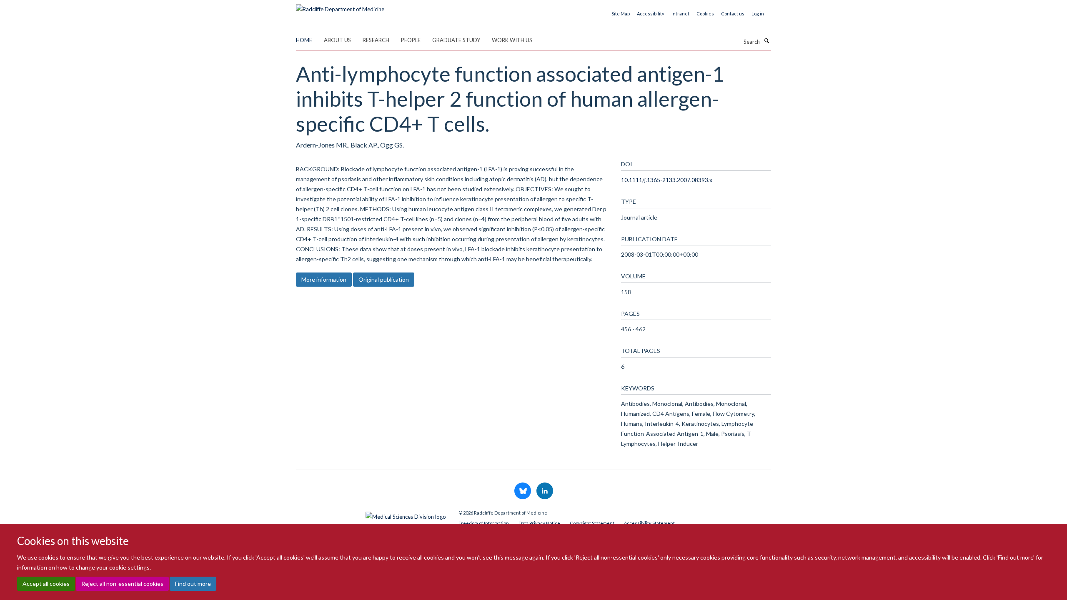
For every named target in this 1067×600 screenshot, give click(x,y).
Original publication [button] (383, 279)
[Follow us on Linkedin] (544, 491)
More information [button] (323, 279)
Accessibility (650, 13)
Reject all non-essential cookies (122, 583)
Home (304, 40)
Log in (757, 13)
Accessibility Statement (649, 523)
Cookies (705, 13)
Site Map (620, 13)
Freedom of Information (483, 523)
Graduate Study (456, 40)
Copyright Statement (592, 523)
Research (376, 40)
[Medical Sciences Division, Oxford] (371, 515)
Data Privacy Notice (539, 523)
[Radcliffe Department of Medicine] (340, 6)
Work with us (512, 40)
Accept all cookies (46, 583)
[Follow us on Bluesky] (523, 491)
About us (337, 40)
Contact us (732, 13)
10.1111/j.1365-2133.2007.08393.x (666, 179)
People (411, 40)
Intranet (680, 13)
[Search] (766, 40)
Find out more (193, 583)
